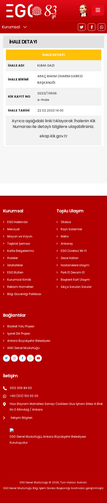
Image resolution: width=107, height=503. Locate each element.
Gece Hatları (69, 258)
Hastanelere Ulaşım (75, 265)
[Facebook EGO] (22, 358)
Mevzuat (13, 229)
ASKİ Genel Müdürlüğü (23, 348)
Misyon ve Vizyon (19, 236)
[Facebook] (91, 27)
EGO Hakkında (17, 222)
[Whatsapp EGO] (30, 358)
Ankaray (67, 244)
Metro (65, 236)
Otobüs (66, 222)
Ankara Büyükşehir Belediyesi (28, 341)
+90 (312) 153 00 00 (24, 396)
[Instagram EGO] (14, 358)
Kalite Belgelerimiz (20, 251)
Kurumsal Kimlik (19, 280)
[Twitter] (81, 27)
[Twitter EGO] (6, 358)
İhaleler (12, 258)
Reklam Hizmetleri (20, 287)
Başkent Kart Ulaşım (75, 280)
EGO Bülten (15, 272)
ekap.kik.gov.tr (54, 136)
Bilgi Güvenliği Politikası (24, 294)
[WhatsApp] (101, 27)
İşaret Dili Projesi (18, 334)
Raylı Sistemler (71, 229)
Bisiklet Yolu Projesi (20, 326)
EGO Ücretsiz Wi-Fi (74, 251)
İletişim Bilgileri (21, 418)
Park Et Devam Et (73, 272)
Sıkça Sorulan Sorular (76, 287)
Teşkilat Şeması (18, 244)
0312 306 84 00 (21, 388)
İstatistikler (15, 265)
